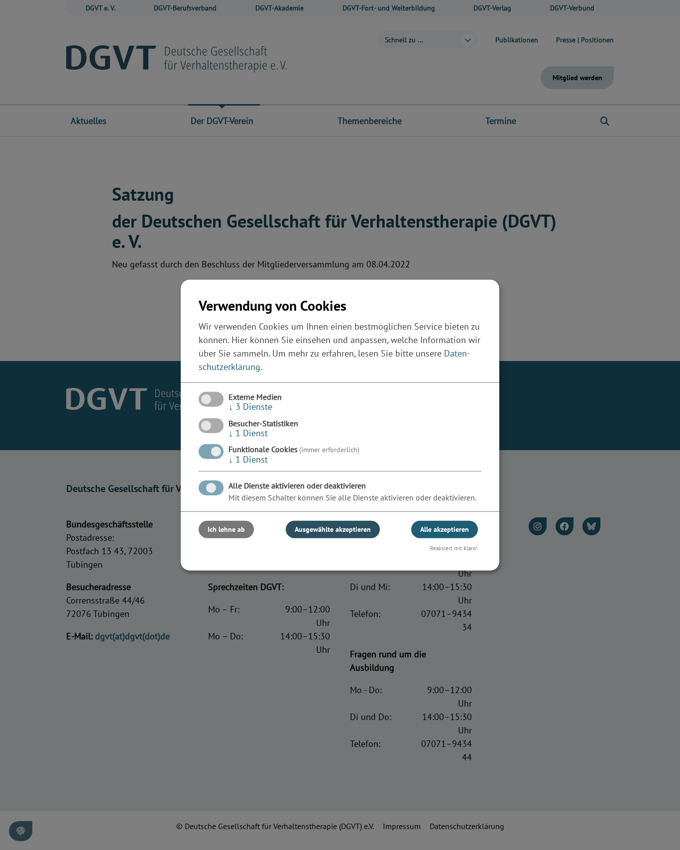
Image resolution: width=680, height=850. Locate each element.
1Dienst (248, 433)
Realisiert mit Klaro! (453, 548)
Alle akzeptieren (444, 529)
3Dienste (250, 406)
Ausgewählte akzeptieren (333, 529)
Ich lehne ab (226, 529)
